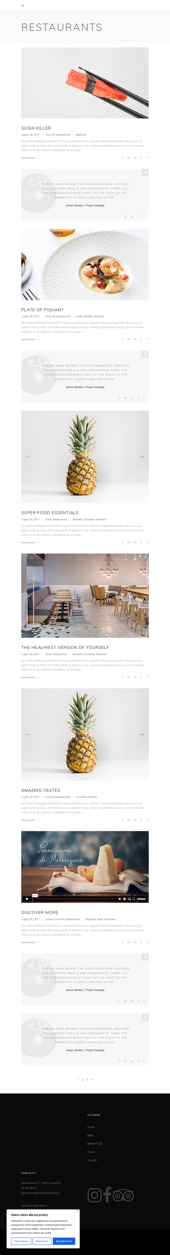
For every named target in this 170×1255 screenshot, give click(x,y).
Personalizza (21, 1241)
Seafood (81, 134)
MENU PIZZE (95, 1143)
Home (91, 1127)
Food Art (50, 134)
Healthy (88, 316)
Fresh (79, 316)
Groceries (89, 519)
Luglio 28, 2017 (30, 134)
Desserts (77, 519)
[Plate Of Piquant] (85, 264)
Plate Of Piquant (42, 309)
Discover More (39, 912)
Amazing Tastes (40, 790)
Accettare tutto (64, 1241)
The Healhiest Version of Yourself (65, 647)
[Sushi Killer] (85, 82)
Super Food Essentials (50, 512)
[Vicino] (77, 1211)
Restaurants (63, 134)
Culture (49, 919)
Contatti (92, 1160)
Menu (90, 1135)
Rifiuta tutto (42, 1241)
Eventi (90, 1152)
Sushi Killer (36, 128)
